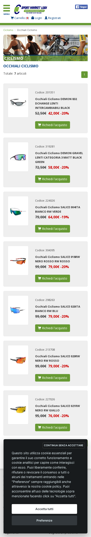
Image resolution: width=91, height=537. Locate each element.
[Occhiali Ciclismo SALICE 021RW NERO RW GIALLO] (18, 410)
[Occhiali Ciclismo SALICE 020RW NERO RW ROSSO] (18, 360)
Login (38, 18)
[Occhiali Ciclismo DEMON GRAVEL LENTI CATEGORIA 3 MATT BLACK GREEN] (18, 157)
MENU (7, 14)
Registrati (54, 18)
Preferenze (44, 520)
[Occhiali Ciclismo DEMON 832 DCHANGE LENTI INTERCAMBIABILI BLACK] (18, 103)
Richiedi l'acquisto (54, 125)
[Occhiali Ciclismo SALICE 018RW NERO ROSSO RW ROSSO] (18, 260)
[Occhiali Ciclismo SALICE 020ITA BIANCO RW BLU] (18, 310)
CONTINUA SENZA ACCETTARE (63, 445)
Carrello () (21, 18)
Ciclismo (8, 30)
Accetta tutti (44, 509)
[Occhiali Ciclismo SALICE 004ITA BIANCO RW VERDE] (18, 211)
